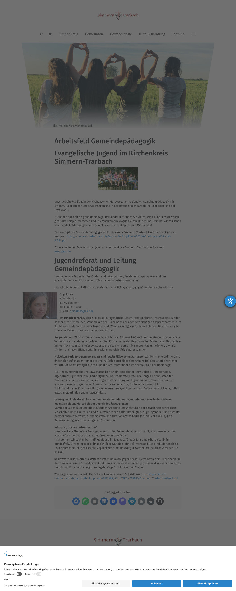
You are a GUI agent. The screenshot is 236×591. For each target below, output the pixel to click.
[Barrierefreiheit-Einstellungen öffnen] (230, 301)
